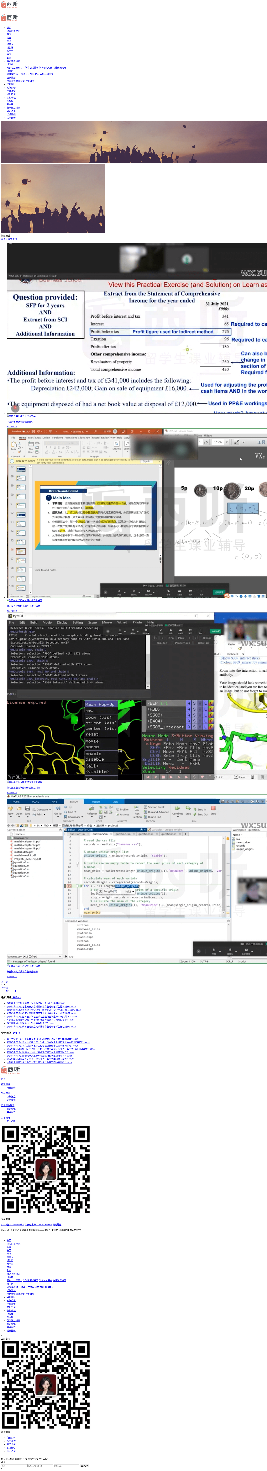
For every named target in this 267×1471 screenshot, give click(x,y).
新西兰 (10, 51)
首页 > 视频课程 (9, 239)
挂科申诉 (48, 74)
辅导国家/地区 (14, 31)
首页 (9, 27)
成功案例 (11, 94)
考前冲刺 (39, 74)
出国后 (10, 71)
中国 (9, 54)
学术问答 (11, 114)
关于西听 (11, 118)
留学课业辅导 (13, 108)
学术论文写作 (45, 67)
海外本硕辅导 (13, 61)
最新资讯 (11, 111)
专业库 (10, 104)
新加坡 (10, 47)
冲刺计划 (30, 81)
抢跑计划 (11, 81)
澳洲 (9, 41)
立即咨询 (84, 1466)
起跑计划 (11, 77)
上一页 (4, 982)
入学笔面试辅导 (30, 67)
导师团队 (11, 84)
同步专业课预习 (14, 67)
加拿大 (10, 44)
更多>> (16, 997)
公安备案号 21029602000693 (38, 1224)
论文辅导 (30, 74)
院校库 (10, 101)
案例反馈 (11, 88)
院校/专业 (11, 98)
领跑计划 (20, 81)
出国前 (10, 64)
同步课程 (11, 74)
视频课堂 (11, 91)
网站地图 (57, 1224)
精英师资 (5, 1084)
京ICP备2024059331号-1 (12, 1224)
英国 (9, 34)
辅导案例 (5, 1093)
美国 (9, 37)
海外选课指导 (59, 67)
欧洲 (9, 57)
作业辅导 (20, 74)
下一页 (4, 988)
